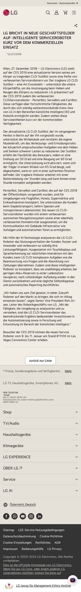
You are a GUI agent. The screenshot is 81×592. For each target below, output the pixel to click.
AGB (57, 542)
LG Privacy (54, 549)
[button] (48, 13)
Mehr (68, 371)
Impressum (10, 549)
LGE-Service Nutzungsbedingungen (41, 530)
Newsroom (52, 3)
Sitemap (8, 530)
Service (9, 479)
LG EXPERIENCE (17, 457)
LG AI (7, 490)
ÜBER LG (10, 468)
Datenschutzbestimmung (19, 536)
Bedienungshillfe (32, 549)
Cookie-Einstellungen (17, 542)
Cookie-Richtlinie (51, 536)
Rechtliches (43, 542)
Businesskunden (67, 3)
